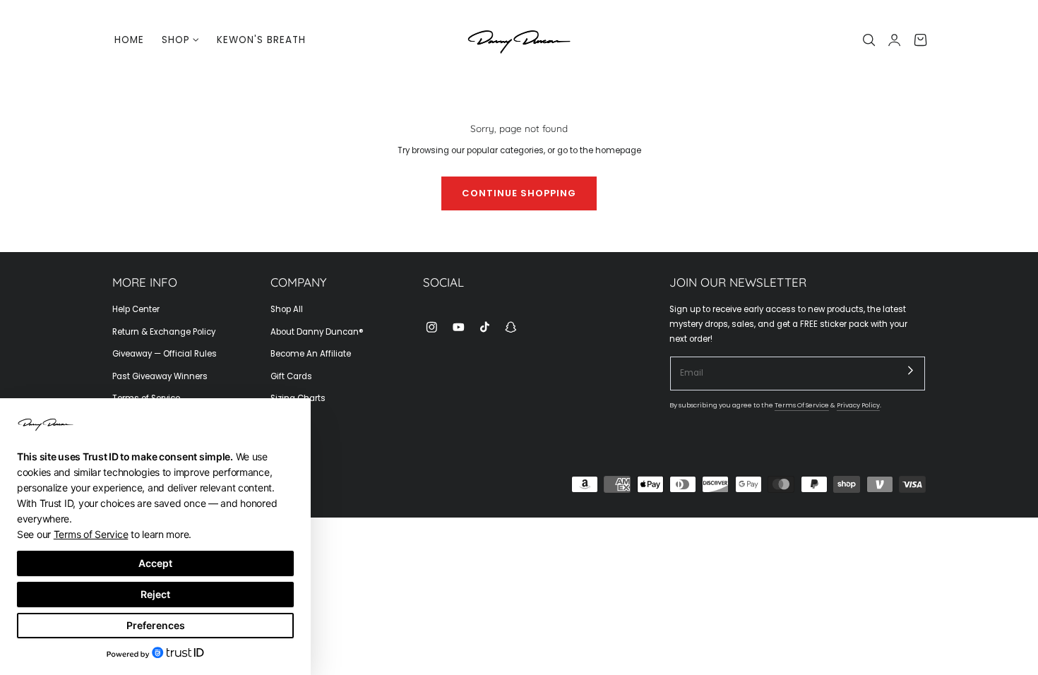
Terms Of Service (802, 405)
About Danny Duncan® (317, 332)
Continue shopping (519, 193)
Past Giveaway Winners (160, 376)
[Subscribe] (911, 371)
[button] (869, 40)
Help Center (136, 309)
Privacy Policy (858, 405)
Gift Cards (291, 376)
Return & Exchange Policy (163, 332)
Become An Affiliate (310, 353)
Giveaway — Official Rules (164, 353)
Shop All (286, 309)
